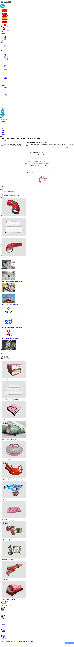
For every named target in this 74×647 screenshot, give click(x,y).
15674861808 (4, 603)
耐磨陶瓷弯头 (4, 636)
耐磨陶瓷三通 (4, 638)
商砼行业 (7, 119)
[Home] (2, 111)
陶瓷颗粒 (3, 631)
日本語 (8, 26)
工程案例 (4, 119)
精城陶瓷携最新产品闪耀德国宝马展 (7, 192)
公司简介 (3, 624)
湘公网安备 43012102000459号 (28, 641)
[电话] (2, 116)
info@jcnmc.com (6, 358)
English (8, 15)
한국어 (8, 30)
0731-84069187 (4, 602)
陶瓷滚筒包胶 (4, 630)
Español (8, 19)
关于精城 (3, 623)
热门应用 (3, 629)
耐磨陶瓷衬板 (4, 637)
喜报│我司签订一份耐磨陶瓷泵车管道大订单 (9, 195)
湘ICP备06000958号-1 (19, 641)
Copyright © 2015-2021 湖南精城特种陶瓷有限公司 (7, 641)
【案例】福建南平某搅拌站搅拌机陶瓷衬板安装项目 (10, 194)
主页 (1, 119)
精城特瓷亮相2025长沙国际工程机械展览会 (8, 191)
